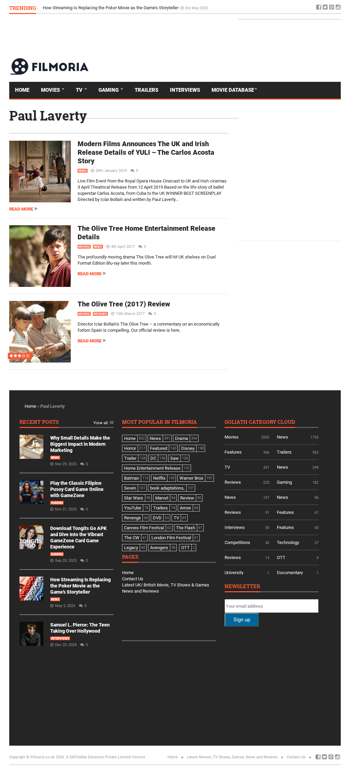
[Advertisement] (216, 35)
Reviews (100, 314)
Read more (21, 209)
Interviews (185, 90)
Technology (288, 542)
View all (100, 423)
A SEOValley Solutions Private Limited (98, 757)
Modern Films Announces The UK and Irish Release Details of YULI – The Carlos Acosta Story (146, 152)
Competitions (237, 542)
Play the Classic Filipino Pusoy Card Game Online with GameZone (77, 489)
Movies (51, 90)
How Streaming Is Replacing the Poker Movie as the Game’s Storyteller (111, 7)
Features (233, 452)
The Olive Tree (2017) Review (124, 304)
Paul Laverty (48, 115)
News (82, 171)
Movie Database (233, 90)
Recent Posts (39, 422)
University (234, 572)
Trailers (146, 90)
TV (80, 90)
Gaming (109, 90)
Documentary (290, 572)
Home (22, 90)
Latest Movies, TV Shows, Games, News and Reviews (232, 757)
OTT (281, 557)
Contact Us (132, 578)
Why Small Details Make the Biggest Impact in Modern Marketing (80, 444)
